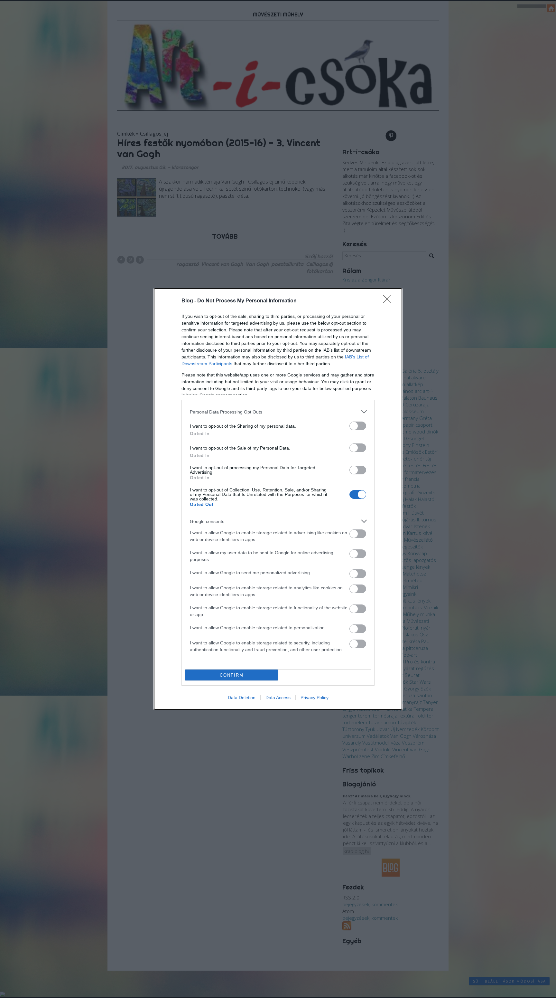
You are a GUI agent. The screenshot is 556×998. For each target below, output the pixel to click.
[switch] (357, 426)
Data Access (278, 697)
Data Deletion (241, 697)
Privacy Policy (315, 697)
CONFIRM (232, 675)
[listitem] (278, 411)
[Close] (389, 301)
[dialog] (278, 499)
